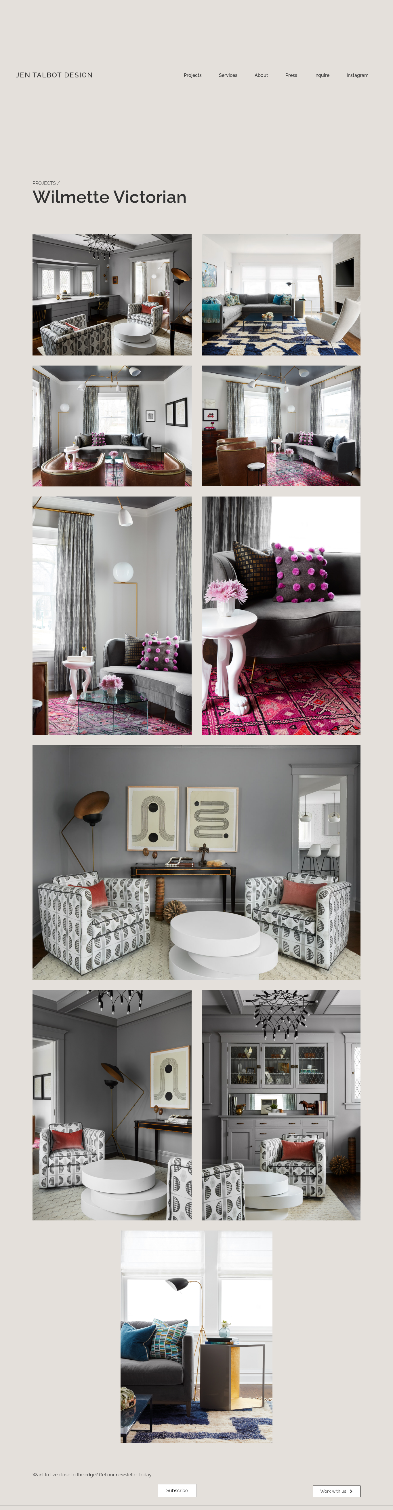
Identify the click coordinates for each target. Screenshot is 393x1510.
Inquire (321, 75)
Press (291, 75)
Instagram (358, 75)
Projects (193, 75)
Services (228, 75)
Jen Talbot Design (54, 75)
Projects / (46, 183)
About (261, 75)
